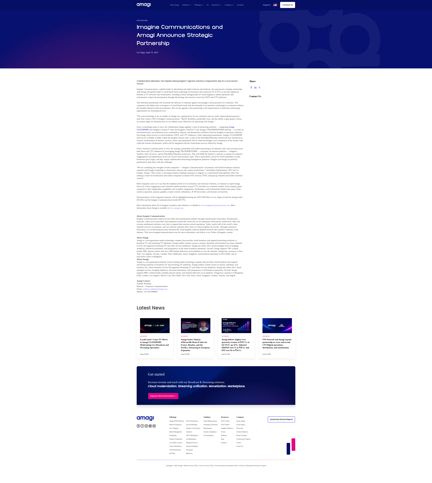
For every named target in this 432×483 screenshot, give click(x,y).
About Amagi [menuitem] (240, 421)
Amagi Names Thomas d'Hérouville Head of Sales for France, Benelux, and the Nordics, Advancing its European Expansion (195, 344)
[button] (275, 5)
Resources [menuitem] (215, 5)
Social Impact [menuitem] (240, 424)
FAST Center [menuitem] (225, 421)
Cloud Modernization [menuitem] (210, 421)
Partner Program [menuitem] (241, 435)
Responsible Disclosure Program (256, 465)
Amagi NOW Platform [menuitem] (176, 421)
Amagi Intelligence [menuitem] (192, 446)
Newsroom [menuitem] (239, 428)
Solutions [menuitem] (185, 5)
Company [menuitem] (228, 5)
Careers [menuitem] (238, 443)
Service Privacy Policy (206, 465)
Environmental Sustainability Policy (226, 465)
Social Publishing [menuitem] (191, 424)
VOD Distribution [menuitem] (175, 450)
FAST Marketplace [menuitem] (192, 435)
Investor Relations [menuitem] (242, 432)
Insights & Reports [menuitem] (227, 428)
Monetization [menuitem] (208, 428)
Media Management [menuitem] (175, 432)
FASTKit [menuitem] (172, 453)
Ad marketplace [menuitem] (209, 435)
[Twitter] (138, 426)
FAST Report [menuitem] (225, 424)
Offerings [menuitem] (197, 5)
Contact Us (287, 5)
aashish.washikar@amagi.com (155, 289)
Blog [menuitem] (222, 439)
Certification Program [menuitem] (243, 439)
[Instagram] (146, 426)
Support (266, 5)
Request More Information (162, 396)
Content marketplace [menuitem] (210, 432)
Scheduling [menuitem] (172, 435)
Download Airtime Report (281, 419)
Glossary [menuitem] (224, 443)
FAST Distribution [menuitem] (192, 421)
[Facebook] (142, 426)
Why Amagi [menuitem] (174, 5)
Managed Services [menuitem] (192, 443)
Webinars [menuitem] (224, 435)
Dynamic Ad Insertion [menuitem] (193, 428)
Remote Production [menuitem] (175, 424)
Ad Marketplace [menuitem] (191, 439)
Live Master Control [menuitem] (175, 443)
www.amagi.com (176, 208)
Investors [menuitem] (240, 5)
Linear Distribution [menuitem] (175, 446)
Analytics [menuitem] (189, 432)
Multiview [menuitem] (189, 453)
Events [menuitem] (223, 432)
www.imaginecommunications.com (215, 205)
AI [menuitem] (207, 5)
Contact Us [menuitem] (239, 446)
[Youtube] (150, 426)
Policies (242, 465)
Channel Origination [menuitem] (175, 439)
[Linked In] (154, 426)
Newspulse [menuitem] (189, 450)
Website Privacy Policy (190, 465)
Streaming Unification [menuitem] (211, 424)
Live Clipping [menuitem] (173, 428)
